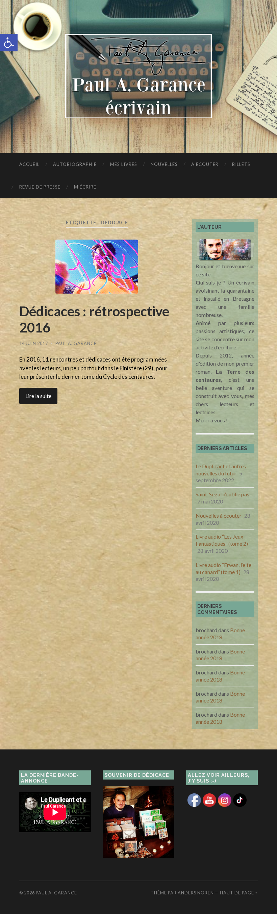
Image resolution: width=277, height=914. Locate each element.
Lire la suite (38, 396)
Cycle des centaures (128, 376)
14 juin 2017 (33, 343)
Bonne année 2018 (220, 633)
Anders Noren (196, 892)
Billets (241, 164)
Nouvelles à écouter (219, 515)
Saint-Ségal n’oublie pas (222, 494)
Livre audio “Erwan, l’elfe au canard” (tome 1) (223, 568)
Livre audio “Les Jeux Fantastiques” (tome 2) (222, 540)
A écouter (205, 164)
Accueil (29, 164)
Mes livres (123, 164)
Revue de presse (39, 187)
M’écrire (85, 187)
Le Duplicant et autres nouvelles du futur (221, 469)
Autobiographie (75, 164)
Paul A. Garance (76, 343)
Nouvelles (164, 164)
